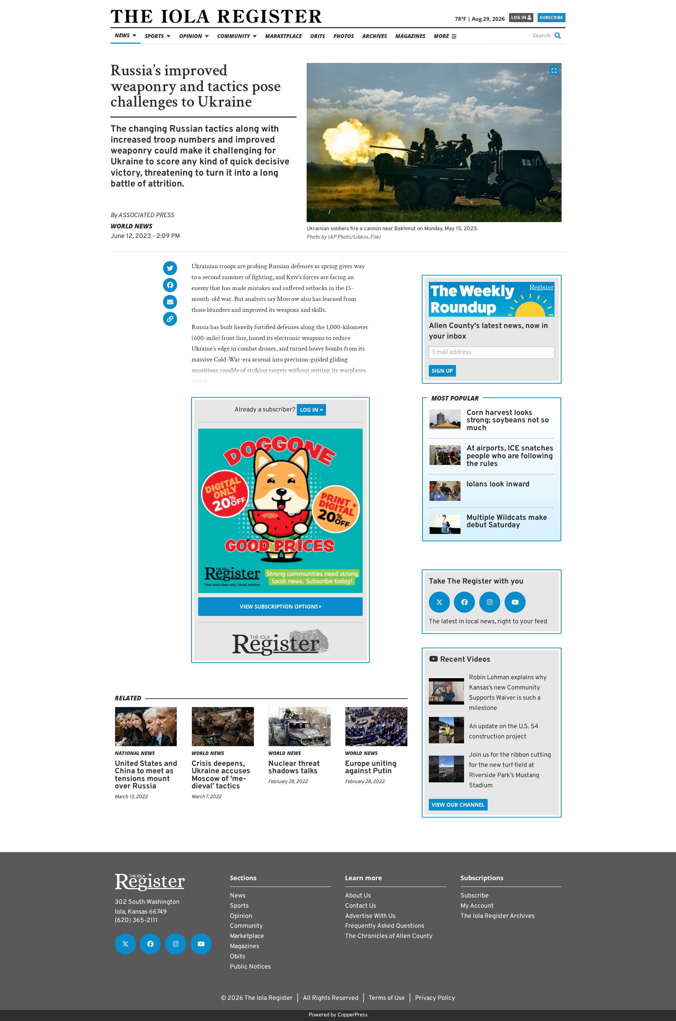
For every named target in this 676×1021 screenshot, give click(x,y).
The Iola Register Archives (497, 916)
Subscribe (551, 17)
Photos (343, 35)
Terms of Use (387, 998)
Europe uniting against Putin (370, 767)
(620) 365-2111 (136, 920)
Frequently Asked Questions (384, 926)
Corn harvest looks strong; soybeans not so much (508, 420)
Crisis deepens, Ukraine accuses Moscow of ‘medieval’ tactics (221, 775)
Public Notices (250, 967)
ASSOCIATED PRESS (146, 216)
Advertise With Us (370, 916)
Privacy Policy (435, 998)
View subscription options (279, 606)
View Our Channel (458, 804)
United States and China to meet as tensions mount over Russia (146, 775)
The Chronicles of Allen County (389, 936)
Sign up (442, 370)
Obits (317, 35)
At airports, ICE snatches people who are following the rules (510, 456)
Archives (374, 35)
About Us (358, 896)
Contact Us (360, 906)
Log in (519, 17)
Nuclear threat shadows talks (294, 767)
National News (135, 753)
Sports (154, 35)
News (122, 35)
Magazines (410, 35)
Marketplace (283, 35)
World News (131, 226)
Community (233, 35)
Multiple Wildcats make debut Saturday (507, 521)
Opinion (190, 35)
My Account (477, 906)
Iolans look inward (498, 484)
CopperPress (353, 1015)
